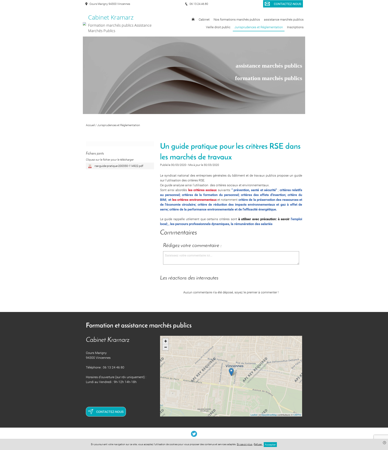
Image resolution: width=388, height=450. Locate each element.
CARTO (297, 414)
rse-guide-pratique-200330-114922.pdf (118, 165)
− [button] (165, 347)
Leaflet (254, 414)
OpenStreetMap (269, 414)
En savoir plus (245, 444)
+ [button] (165, 341)
